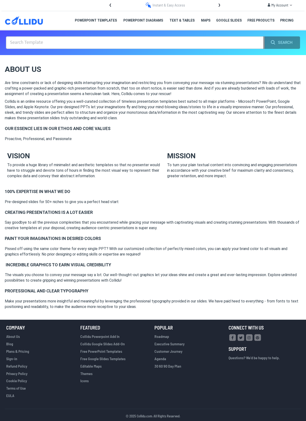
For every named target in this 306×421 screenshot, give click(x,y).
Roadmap (161, 336)
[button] (280, 5)
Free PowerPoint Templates (101, 351)
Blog (9, 343)
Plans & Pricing (17, 351)
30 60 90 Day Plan (167, 366)
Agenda (160, 358)
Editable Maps (91, 366)
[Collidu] (24, 20)
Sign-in (11, 358)
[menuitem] (96, 20)
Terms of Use (16, 388)
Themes (86, 373)
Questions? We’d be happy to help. (254, 357)
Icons (84, 380)
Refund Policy (16, 366)
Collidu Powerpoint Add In (100, 336)
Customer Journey (168, 351)
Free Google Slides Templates (103, 358)
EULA (10, 395)
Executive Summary (169, 343)
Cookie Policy (16, 380)
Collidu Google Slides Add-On (102, 343)
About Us (13, 336)
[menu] (172, 20)
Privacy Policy (16, 373)
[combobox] (135, 42)
